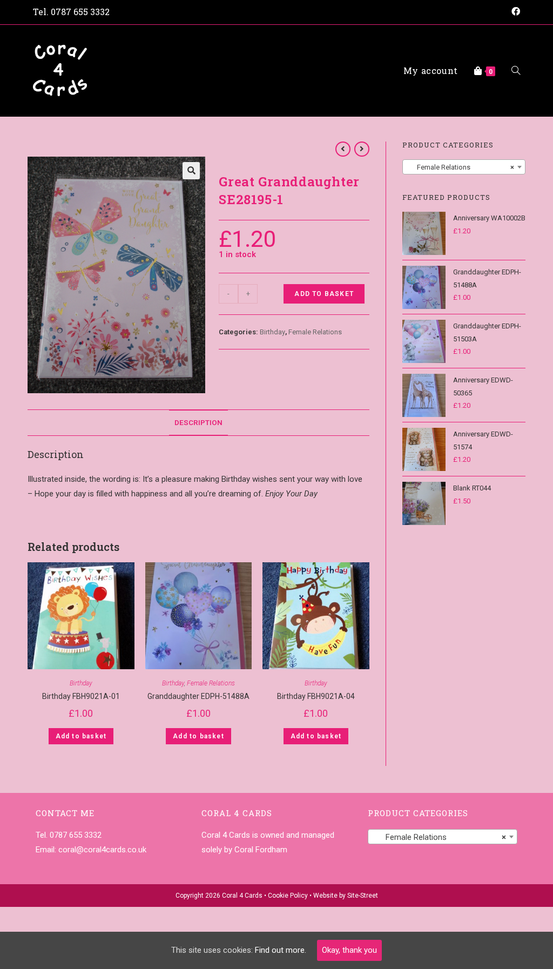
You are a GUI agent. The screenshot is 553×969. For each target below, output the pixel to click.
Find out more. (280, 950)
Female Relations (315, 332)
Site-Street (362, 895)
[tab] (198, 422)
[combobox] (463, 166)
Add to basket (324, 294)
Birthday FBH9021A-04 (316, 696)
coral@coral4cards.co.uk (102, 849)
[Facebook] (514, 11)
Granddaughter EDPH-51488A (198, 696)
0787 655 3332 (80, 11)
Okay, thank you (349, 950)
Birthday (272, 332)
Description (198, 422)
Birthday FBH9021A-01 (81, 696)
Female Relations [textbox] (460, 167)
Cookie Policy (288, 895)
